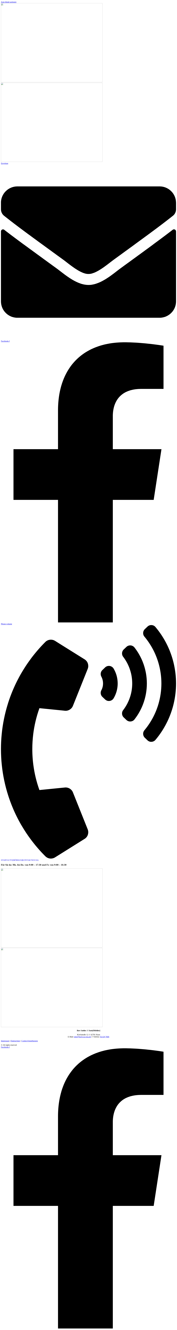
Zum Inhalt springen (8, 2)
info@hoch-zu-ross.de (82, 1037)
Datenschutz (15, 1041)
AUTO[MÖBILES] (14, 860)
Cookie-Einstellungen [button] (29, 1041)
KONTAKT (27, 860)
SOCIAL (35, 860)
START (4, 860)
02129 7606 (104, 1037)
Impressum (5, 1041)
